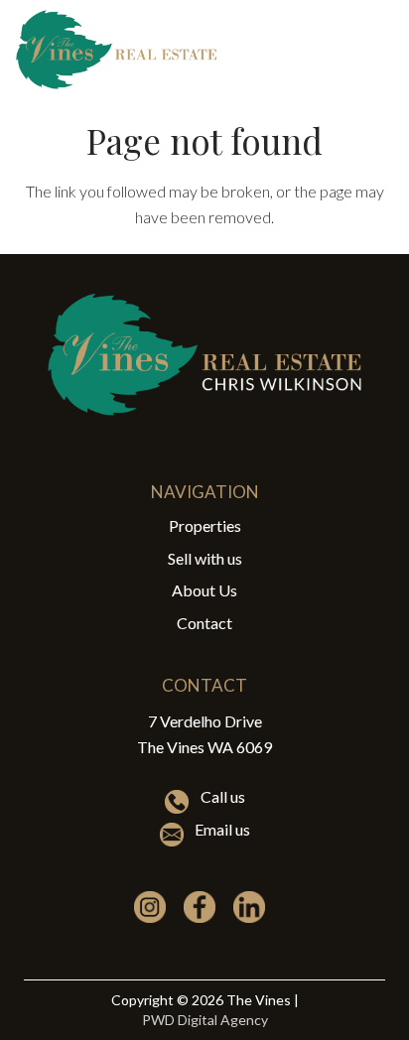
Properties (205, 525)
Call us (223, 796)
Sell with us (205, 558)
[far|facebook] (204, 907)
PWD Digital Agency (205, 1019)
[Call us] (182, 802)
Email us (222, 829)
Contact (204, 622)
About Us (204, 590)
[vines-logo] (116, 49)
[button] (381, 50)
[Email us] (177, 834)
